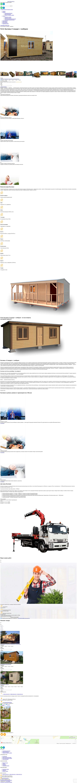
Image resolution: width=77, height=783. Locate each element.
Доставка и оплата (6, 765)
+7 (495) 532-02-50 (3, 9)
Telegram (8, 704)
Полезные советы (6, 769)
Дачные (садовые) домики (9, 15)
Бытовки (7, 25)
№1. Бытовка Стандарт (4, 684)
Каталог (4, 12)
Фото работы (5, 21)
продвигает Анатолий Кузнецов (6, 782)
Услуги (4, 16)
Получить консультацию (14, 617)
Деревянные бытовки (8, 13)
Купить (2, 650)
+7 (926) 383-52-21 (19, 694)
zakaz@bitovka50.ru (10, 1)
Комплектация (5, 762)
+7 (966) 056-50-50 (13, 694)
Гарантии (4, 770)
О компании (5, 756)
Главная (4, 11)
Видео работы (5, 22)
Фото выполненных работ (7, 758)
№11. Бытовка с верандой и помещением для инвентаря (10, 644)
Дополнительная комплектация (10, 18)
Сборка (4, 763)
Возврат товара (5, 771)
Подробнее (2, 423)
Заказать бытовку (3, 86)
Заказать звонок (10, 9)
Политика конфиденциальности (6, 780)
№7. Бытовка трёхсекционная (5, 664)
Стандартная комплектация (9, 19)
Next (1, 647)
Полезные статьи (6, 23)
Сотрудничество (5, 759)
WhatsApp (4, 704)
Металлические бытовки (7, 757)
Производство (5, 20)
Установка (4, 764)
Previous (2, 645)
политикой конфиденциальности (24, 618)
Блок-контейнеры (8, 14)
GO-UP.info (8, 781)
